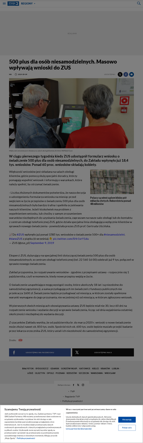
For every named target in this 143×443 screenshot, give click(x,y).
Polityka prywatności (26, 438)
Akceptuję (126, 419)
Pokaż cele (127, 428)
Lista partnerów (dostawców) (78, 429)
